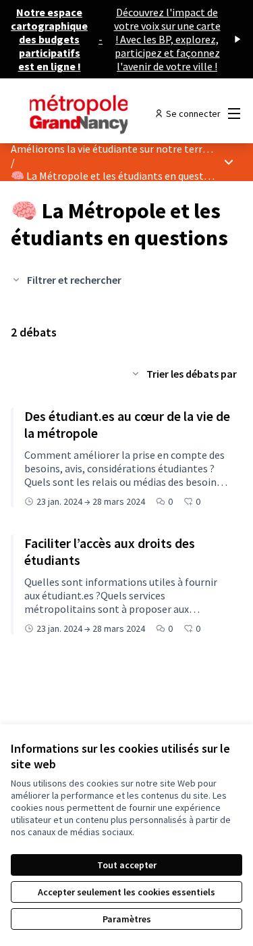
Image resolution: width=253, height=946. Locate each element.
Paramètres (127, 919)
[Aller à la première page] (96, 113)
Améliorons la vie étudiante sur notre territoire (119, 148)
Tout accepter (127, 865)
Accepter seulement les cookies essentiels (126, 892)
